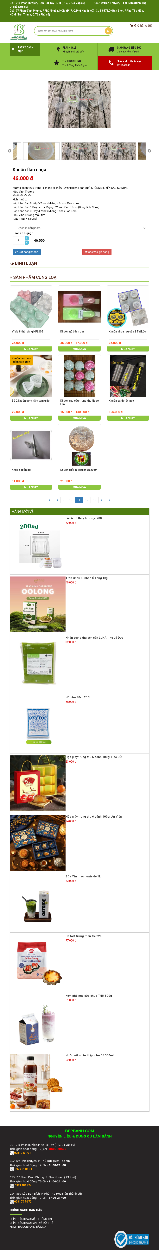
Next (149, 151)
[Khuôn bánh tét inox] (128, 376)
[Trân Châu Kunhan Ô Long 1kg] (38, 604)
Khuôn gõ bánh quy (72, 331)
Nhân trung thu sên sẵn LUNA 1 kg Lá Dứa (95, 637)
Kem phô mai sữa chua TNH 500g (89, 995)
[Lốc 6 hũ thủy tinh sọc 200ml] (38, 544)
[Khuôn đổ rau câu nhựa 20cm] (79, 445)
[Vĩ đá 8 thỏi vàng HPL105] (31, 307)
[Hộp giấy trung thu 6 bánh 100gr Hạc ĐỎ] (38, 782)
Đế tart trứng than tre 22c (83, 936)
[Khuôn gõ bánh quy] (79, 307)
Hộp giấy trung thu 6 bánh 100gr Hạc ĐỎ (94, 757)
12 (86, 500)
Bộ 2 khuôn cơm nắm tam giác (30, 400)
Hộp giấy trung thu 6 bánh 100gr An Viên (94, 816)
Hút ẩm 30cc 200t (78, 697)
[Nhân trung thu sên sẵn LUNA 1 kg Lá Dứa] (38, 663)
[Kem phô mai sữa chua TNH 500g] (38, 1021)
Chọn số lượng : (23, 233)
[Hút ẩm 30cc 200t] (38, 723)
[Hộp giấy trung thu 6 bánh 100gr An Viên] (38, 842)
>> (109, 500)
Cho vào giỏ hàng (98, 251)
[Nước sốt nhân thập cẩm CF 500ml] (38, 1081)
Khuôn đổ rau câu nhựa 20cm (78, 469)
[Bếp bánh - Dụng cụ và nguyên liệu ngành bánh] (19, 32)
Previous (10, 151)
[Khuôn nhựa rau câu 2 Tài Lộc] (128, 307)
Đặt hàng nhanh (28, 251)
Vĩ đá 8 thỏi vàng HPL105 (27, 331)
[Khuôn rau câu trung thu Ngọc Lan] (79, 376)
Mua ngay (31, 349)
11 (78, 500)
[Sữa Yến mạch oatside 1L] (38, 902)
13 (94, 500)
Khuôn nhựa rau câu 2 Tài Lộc (127, 331)
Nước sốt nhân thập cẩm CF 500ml (90, 1055)
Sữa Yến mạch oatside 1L (83, 876)
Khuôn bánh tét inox (121, 400)
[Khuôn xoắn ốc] (31, 445)
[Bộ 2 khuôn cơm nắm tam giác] (31, 376)
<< (50, 500)
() (143, 25)
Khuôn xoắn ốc (21, 469)
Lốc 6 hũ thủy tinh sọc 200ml (85, 518)
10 (70, 500)
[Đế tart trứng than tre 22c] (38, 962)
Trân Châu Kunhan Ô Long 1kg (87, 578)
